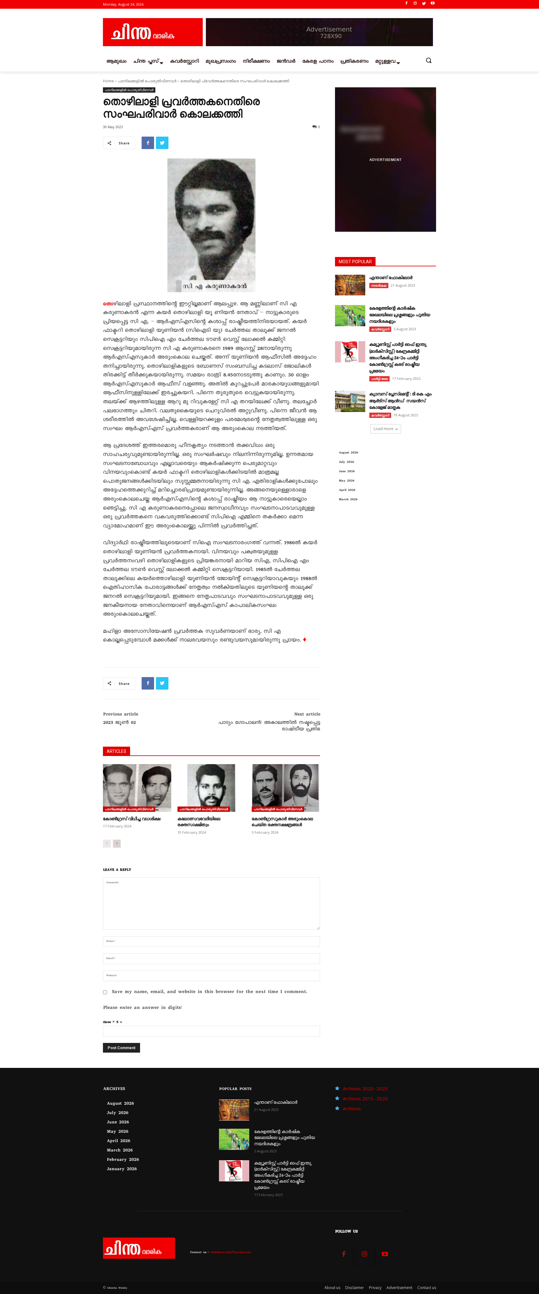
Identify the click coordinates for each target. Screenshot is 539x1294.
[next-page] (117, 844)
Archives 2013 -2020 (365, 1098)
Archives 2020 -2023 (365, 1088)
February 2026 (123, 1160)
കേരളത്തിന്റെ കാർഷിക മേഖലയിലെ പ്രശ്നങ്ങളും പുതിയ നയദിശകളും (399, 315)
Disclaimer (354, 1287)
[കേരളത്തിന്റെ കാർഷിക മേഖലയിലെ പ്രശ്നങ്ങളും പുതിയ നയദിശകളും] (350, 315)
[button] (428, 60)
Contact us (426, 1287)
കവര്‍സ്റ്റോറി (380, 329)
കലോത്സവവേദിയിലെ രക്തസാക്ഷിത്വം (198, 822)
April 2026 (347, 490)
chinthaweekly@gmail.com (230, 1252)
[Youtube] (432, 4)
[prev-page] (107, 844)
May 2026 (346, 481)
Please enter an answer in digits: (142, 1008)
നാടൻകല (378, 285)
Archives (352, 1108)
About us (332, 1287)
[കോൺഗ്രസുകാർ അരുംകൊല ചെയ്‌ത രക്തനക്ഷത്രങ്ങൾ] (286, 788)
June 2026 (347, 471)
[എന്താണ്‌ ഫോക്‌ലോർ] (350, 285)
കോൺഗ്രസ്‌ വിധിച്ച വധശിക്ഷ (131, 819)
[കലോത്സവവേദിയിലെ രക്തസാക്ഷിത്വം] (211, 788)
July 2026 (346, 462)
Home (108, 81)
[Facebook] (406, 4)
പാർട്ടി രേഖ (379, 378)
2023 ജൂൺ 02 (119, 723)
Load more (383, 428)
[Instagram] (415, 4)
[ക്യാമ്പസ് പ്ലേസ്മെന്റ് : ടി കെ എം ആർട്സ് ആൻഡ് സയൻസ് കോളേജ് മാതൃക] (350, 401)
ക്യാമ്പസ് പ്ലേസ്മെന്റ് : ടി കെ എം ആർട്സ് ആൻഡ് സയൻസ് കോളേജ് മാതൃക (400, 401)
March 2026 (348, 499)
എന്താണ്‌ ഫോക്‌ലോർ (390, 278)
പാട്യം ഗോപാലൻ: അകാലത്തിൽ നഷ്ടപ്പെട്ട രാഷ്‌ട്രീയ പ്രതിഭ (269, 727)
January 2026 (122, 1169)
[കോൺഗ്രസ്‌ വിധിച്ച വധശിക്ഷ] (137, 788)
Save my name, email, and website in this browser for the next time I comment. (209, 992)
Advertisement (399, 1287)
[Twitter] (423, 4)
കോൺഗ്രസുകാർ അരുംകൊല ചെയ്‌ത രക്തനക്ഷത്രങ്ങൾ (282, 822)
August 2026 (348, 453)
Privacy (375, 1287)
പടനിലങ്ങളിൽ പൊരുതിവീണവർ (147, 81)
